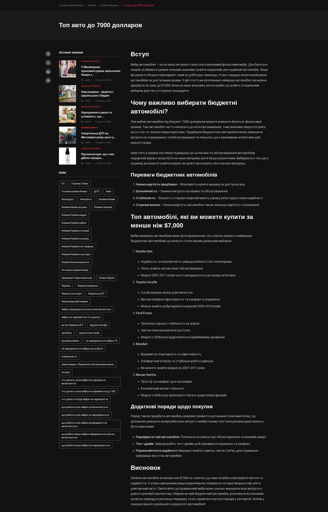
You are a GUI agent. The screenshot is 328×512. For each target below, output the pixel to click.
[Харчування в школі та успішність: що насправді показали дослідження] (67, 114)
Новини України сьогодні (76, 254)
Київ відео (67, 199)
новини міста (69, 356)
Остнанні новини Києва (75, 270)
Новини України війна (74, 222)
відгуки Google (98, 325)
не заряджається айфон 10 (101, 340)
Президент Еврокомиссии (77, 278)
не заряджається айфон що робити (82, 348)
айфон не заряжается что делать (81, 317)
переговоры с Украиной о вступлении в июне (88, 364)
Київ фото (86, 199)
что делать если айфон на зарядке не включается (84, 382)
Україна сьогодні (71, 293)
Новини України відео (74, 215)
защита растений (89, 333)
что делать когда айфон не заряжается (85, 399)
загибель (67, 333)
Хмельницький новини (75, 301)
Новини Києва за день (74, 207)
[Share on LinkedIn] (48, 71)
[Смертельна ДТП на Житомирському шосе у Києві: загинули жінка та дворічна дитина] (67, 135)
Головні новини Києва (74, 191)
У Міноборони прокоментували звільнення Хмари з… (100, 71)
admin (88, 80)
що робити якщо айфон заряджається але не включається (88, 436)
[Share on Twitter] (48, 62)
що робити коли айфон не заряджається (85, 415)
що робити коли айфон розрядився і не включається (84, 424)
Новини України (90, 61)
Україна (66, 285)
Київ (108, 191)
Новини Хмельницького (76, 262)
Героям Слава (80, 183)
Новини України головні (75, 230)
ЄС (63, 183)
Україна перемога (87, 285)
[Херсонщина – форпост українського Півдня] (67, 93)
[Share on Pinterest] (48, 80)
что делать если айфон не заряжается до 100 (88, 391)
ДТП (96, 191)
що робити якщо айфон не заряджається (86, 445)
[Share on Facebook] (48, 54)
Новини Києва (89, 128)
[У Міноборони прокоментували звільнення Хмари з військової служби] (67, 68)
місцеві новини (70, 340)
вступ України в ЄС (72, 325)
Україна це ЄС (96, 293)
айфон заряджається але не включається (86, 309)
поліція (66, 372)
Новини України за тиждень (78, 246)
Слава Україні (107, 278)
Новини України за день (75, 238)
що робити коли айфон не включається (85, 407)
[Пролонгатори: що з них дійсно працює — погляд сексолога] (67, 156)
